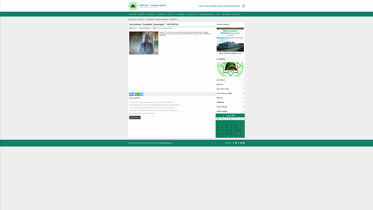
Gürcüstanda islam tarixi (206, 14)
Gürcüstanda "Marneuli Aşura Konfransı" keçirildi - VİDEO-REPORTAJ (151, 102)
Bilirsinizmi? (236, 14)
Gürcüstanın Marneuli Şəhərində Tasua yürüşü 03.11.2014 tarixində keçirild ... (152, 107)
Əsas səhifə (132, 14)
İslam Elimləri (151, 14)
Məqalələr (162, 14)
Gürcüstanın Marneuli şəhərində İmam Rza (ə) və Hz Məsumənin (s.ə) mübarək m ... (154, 110)
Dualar (218, 14)
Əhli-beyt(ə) (181, 14)
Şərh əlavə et (136, 117)
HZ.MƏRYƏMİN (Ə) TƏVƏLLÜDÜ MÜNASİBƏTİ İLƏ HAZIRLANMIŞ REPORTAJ (154, 105)
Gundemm (170, 28)
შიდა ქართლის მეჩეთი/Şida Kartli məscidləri (230, 50)
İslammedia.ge (226, 14)
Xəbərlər (171, 14)
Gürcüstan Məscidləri (223, 24)
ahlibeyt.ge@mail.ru (165, 143)
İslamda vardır (192, 14)
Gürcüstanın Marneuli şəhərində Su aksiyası (142, 113)
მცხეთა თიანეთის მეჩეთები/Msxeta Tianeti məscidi (230, 28)
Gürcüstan (141, 14)
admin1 (135, 28)
